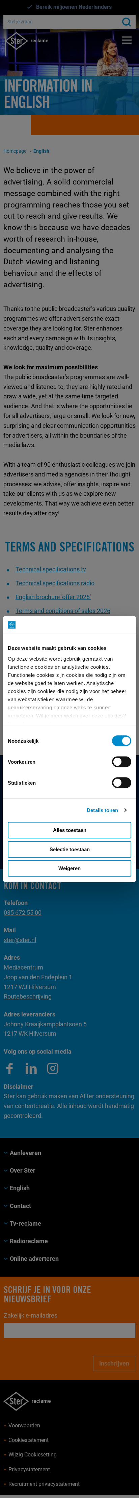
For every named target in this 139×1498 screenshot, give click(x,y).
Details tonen (102, 810)
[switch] (121, 761)
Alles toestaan (69, 830)
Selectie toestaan (70, 849)
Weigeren (69, 868)
